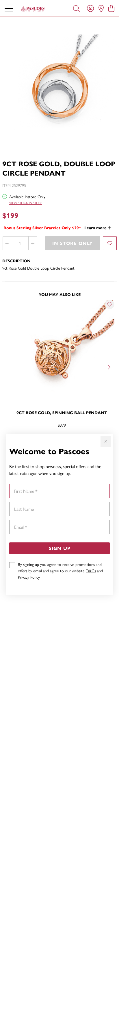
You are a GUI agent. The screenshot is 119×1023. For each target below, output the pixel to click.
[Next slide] (109, 366)
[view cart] (111, 8)
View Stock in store (25, 203)
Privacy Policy (29, 577)
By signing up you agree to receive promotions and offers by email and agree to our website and (60, 570)
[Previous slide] (9, 366)
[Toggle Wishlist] (109, 304)
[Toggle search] (76, 8)
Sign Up (59, 548)
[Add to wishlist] (110, 243)
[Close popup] (106, 441)
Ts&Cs (91, 570)
